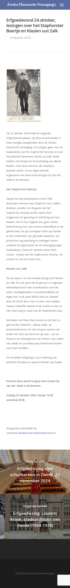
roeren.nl (50, 433)
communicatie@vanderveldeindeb (25, 433)
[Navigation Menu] (62, 5)
